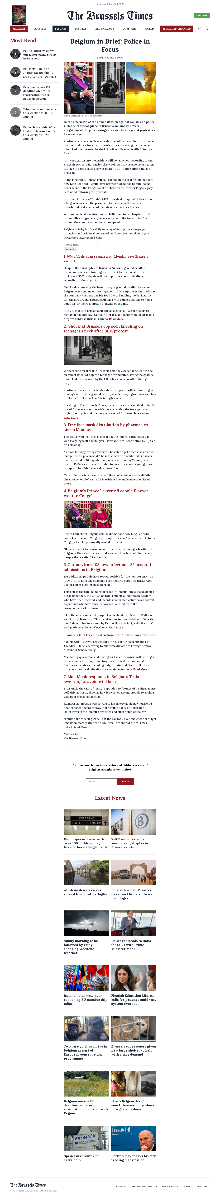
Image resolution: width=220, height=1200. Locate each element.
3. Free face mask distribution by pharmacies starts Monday (106, 427)
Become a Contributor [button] (144, 1186)
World (149, 28)
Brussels (40, 28)
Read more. (99, 557)
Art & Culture (105, 28)
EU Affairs (129, 28)
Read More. (116, 319)
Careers (187, 1186)
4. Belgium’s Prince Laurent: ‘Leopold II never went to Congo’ (106, 493)
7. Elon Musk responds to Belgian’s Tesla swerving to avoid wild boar (101, 679)
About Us (202, 1186)
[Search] (200, 29)
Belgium (60, 28)
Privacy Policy (170, 1186)
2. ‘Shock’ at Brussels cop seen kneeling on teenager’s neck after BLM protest (103, 329)
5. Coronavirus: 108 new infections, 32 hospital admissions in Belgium (107, 567)
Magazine (19, 28)
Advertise (121, 1186)
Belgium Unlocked (177, 28)
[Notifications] (206, 29)
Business (81, 28)
